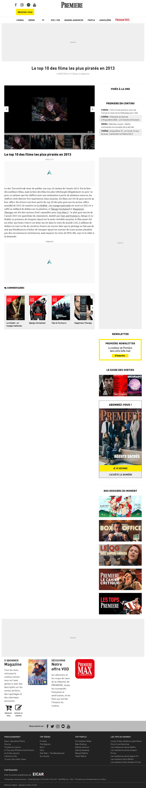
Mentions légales (10, 785)
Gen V (42, 747)
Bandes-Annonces (73, 20)
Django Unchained (60, 209)
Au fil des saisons (12, 753)
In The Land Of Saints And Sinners (19, 750)
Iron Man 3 (63, 212)
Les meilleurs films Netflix (122, 759)
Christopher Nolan (83, 741)
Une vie (7, 744)
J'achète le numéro (120, 474)
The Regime (45, 744)
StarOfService (63, 779)
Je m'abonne (120, 468)
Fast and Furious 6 (70, 215)
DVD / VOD (55, 20)
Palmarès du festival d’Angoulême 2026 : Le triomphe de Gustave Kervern (120, 118)
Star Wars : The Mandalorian (52, 753)
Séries (31, 20)
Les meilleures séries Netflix (123, 747)
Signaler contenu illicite (28, 785)
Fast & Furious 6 (59, 323)
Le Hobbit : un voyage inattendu (14, 324)
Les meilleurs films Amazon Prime (126, 762)
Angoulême (105, 20)
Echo (42, 750)
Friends (43, 741)
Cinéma (20, 20)
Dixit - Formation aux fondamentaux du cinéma (88, 779)
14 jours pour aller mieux (15, 759)
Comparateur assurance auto (15, 779)
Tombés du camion (12, 747)
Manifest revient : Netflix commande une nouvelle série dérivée (117, 125)
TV (43, 20)
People (91, 20)
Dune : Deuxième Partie (14, 741)
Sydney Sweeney (82, 750)
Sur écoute (44, 756)
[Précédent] (6, 109)
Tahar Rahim (80, 756)
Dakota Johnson (82, 747)
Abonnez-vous (25, 12)
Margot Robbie (81, 753)
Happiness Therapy (83, 323)
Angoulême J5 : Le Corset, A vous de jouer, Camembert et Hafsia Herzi (120, 132)
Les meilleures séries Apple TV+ (125, 756)
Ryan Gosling (81, 744)
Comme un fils (10, 756)
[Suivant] (92, 109)
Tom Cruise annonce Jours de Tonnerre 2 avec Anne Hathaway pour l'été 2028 (119, 112)
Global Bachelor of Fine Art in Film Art (42, 779)
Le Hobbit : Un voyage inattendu (54, 205)
